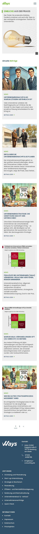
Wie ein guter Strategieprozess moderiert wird (18, 397)
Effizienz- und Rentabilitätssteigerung (18, 489)
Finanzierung (9, 486)
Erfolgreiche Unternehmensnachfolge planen (19, 155)
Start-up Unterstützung (13, 478)
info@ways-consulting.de (29, 462)
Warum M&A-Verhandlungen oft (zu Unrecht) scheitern (19, 338)
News (6, 94)
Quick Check (9, 504)
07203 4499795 (28, 456)
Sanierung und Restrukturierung (16, 493)
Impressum (8, 519)
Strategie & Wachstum (13, 482)
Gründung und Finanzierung (15, 475)
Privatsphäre (9, 527)
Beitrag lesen (8, 115)
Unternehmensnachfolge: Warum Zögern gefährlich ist (18, 98)
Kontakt (7, 516)
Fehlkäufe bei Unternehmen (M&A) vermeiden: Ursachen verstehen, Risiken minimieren (19, 277)
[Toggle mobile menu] (35, 3)
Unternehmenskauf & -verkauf (16, 497)
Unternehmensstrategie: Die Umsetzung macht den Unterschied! (17, 216)
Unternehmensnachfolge (14, 500)
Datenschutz (9, 523)
